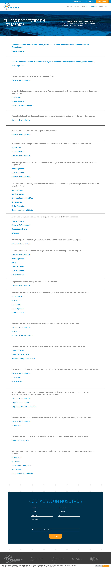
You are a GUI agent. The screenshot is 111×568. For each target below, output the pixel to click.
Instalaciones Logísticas (22, 465)
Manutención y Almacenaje (23, 358)
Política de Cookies (94, 559)
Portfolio (82, 6)
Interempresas (18, 66)
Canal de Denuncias (94, 560)
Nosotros (69, 6)
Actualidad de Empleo (21, 244)
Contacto (100, 6)
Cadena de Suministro (21, 80)
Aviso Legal (92, 557)
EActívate (16, 233)
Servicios (76, 6)
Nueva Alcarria (18, 51)
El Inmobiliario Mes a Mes (22, 198)
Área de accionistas (102, 1)
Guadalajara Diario (19, 229)
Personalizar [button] (98, 565)
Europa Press (17, 190)
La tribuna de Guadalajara (22, 105)
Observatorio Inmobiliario (22, 210)
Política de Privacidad (94, 558)
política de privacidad (47, 529)
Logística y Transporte (21, 402)
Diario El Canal (18, 313)
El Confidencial (18, 206)
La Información (18, 194)
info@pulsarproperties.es (77, 1)
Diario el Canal (18, 267)
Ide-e (14, 263)
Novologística (17, 309)
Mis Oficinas (17, 470)
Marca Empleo (18, 275)
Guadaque (16, 97)
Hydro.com (16, 148)
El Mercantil (17, 202)
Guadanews (17, 381)
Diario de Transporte (20, 354)
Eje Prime (16, 461)
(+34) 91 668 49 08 (89, 1)
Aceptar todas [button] (106, 565)
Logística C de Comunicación (24, 407)
